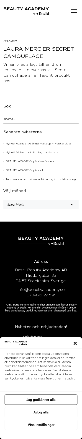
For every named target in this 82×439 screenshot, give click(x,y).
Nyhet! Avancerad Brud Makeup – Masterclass (38, 143)
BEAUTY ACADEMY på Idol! (25, 170)
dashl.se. (72, 310)
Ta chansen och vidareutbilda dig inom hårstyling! (41, 179)
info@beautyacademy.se (41, 290)
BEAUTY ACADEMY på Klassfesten (30, 161)
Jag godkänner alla (41, 400)
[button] (75, 343)
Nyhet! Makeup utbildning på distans (32, 152)
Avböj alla (41, 412)
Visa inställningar (41, 425)
